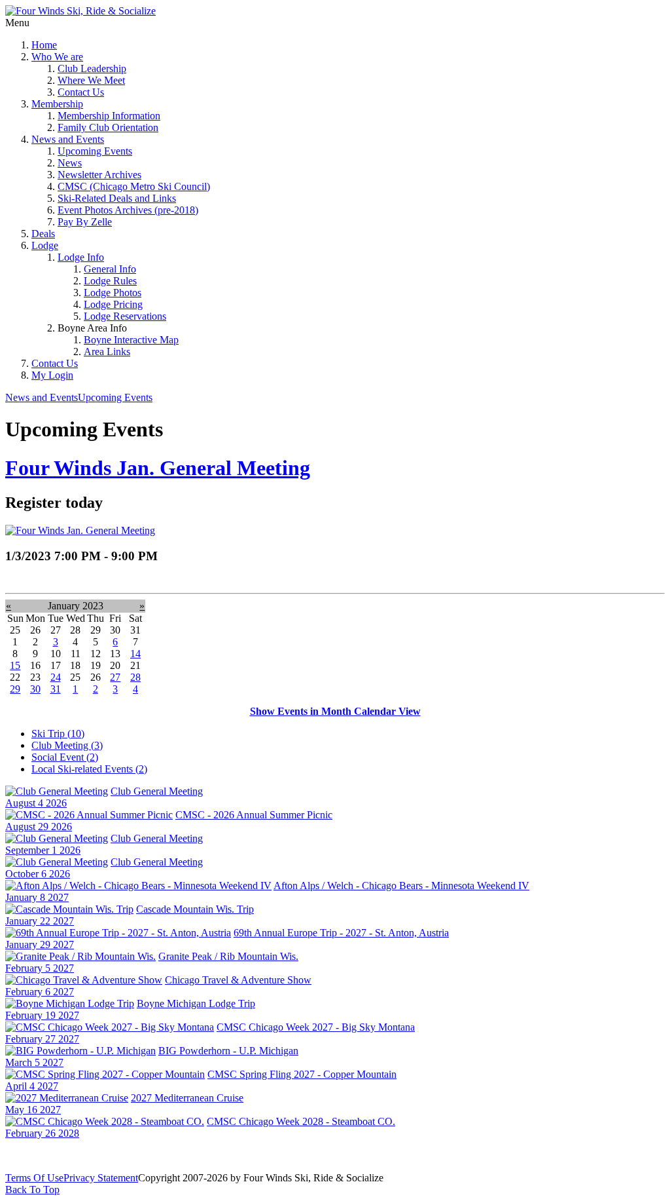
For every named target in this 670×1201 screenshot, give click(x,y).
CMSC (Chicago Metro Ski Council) (134, 186)
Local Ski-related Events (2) (89, 768)
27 (115, 677)
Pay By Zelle (85, 221)
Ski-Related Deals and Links (117, 198)
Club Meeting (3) (67, 745)
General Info (110, 269)
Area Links (107, 351)
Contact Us (81, 92)
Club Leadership (92, 68)
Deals (43, 233)
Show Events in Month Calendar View (335, 711)
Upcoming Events (95, 151)
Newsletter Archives (99, 174)
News (70, 162)
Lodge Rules (110, 280)
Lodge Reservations (125, 316)
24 (55, 677)
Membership (57, 103)
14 (135, 653)
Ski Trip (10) (57, 733)
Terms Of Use (34, 1177)
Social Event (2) (64, 757)
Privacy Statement (100, 1177)
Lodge (44, 245)
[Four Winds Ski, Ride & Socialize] (80, 10)
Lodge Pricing (113, 304)
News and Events (67, 139)
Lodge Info (81, 257)
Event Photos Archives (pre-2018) (128, 210)
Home (44, 44)
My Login (52, 375)
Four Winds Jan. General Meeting (157, 468)
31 (55, 689)
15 (15, 665)
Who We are (57, 56)
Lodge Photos (112, 292)
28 (135, 677)
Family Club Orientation (108, 127)
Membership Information (109, 115)
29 (15, 689)
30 (35, 689)
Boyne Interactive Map (131, 339)
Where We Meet (91, 80)
